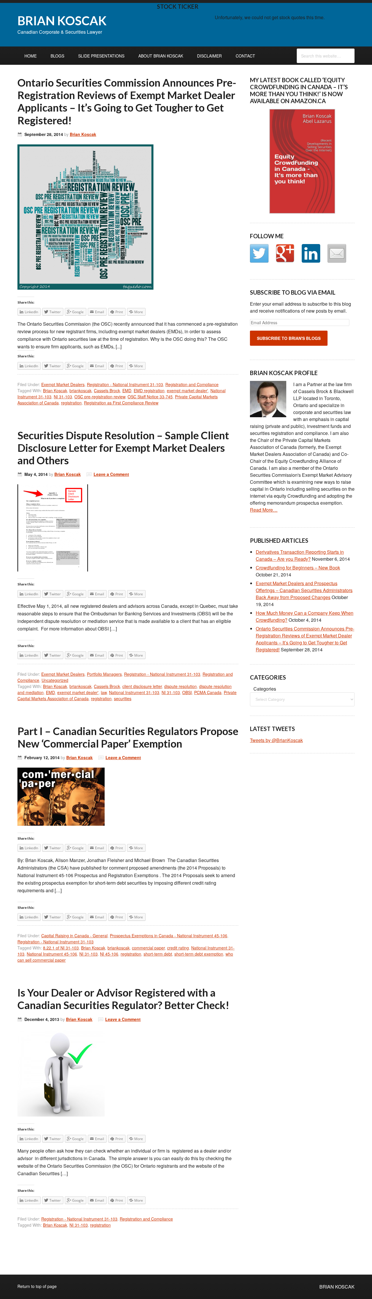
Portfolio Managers (104, 674)
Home (30, 56)
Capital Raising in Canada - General (74, 935)
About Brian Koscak (160, 56)
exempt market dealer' (187, 390)
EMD (126, 390)
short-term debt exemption (198, 954)
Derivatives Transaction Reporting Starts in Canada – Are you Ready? (300, 555)
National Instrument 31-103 (134, 692)
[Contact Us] (337, 253)
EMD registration (149, 390)
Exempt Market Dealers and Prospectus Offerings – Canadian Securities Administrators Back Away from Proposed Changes (304, 590)
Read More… (264, 509)
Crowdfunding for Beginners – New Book (298, 567)
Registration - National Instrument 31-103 (125, 384)
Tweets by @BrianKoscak (276, 740)
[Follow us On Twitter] (259, 253)
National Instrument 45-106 (52, 954)
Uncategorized (55, 680)
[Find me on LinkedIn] (311, 253)
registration (71, 403)
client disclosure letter (142, 686)
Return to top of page (37, 1286)
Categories (264, 688)
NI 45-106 (109, 954)
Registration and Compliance (192, 384)
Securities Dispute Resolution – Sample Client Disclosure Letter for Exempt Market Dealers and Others (123, 448)
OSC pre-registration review (99, 396)
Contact (245, 56)
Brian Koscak (83, 134)
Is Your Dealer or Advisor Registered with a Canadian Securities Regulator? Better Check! (123, 998)
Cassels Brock (107, 390)
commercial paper (148, 948)
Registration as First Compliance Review (121, 403)
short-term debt (158, 954)
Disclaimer (209, 56)
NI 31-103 (63, 396)
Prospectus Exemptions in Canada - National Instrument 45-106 (168, 935)
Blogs (57, 56)
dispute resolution (180, 686)
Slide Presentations (101, 56)
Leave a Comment (111, 474)
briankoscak (80, 390)
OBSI (187, 692)
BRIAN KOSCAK (62, 20)
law (104, 692)
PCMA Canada (207, 692)
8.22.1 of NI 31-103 (61, 948)
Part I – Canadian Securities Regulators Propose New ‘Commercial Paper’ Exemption (127, 737)
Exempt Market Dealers (63, 384)
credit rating (178, 948)
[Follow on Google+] (285, 253)
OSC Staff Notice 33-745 (150, 396)
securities (122, 698)
